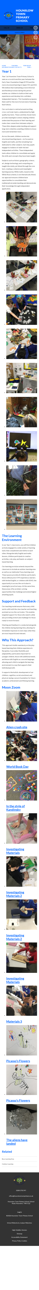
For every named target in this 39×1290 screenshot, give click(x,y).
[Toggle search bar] (29, 3)
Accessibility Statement (19, 1237)
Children (14, 65)
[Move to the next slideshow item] (35, 37)
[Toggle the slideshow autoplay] (35, 28)
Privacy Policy (16, 1241)
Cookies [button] (24, 1241)
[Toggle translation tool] (23, 3)
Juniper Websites (26, 1223)
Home (4, 65)
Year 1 (29, 67)
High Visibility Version (19, 1230)
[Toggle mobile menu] (35, 3)
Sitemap (19, 1234)
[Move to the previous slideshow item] (35, 32)
